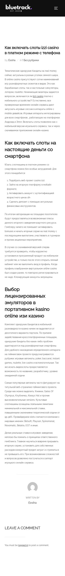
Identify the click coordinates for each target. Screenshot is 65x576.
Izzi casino (38, 96)
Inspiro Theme (25, 570)
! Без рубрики (30, 60)
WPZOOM (42, 570)
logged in (23, 545)
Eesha (11, 60)
